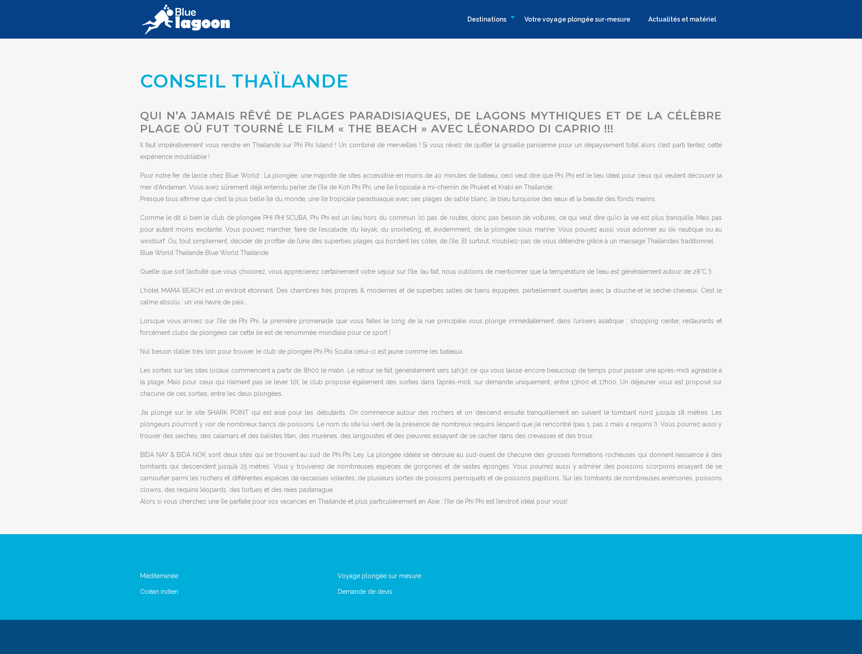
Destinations (486, 19)
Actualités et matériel (682, 19)
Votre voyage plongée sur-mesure (577, 19)
